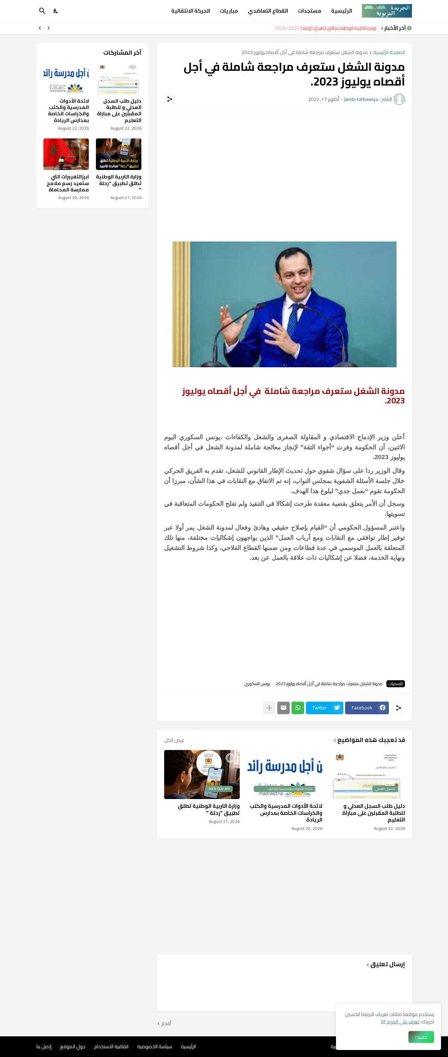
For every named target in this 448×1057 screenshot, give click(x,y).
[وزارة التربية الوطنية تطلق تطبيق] (118, 154)
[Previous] (48, 28)
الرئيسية (341, 11)
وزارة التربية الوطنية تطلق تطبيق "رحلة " (339, 28)
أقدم (166, 1023)
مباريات (229, 11)
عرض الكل (174, 740)
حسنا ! (421, 1037)
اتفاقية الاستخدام (111, 1046)
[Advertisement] (284, 168)
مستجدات (309, 11)
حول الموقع (72, 1046)
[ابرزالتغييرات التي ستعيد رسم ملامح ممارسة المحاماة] (66, 154)
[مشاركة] (169, 99)
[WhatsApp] (298, 708)
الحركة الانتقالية (190, 11)
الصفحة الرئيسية (389, 53)
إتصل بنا (43, 1046)
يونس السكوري (257, 683)
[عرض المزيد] (269, 708)
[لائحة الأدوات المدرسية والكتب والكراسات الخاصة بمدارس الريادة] (66, 78)
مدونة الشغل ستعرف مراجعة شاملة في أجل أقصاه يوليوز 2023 (304, 53)
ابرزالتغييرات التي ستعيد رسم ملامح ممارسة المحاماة (68, 183)
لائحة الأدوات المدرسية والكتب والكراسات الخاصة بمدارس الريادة (286, 813)
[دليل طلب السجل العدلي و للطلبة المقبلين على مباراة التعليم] (118, 78)
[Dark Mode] (56, 11)
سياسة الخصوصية (154, 1046)
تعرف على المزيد (403, 1021)
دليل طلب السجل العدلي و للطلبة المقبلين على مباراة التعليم (373, 813)
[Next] (39, 28)
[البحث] (42, 11)
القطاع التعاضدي (268, 11)
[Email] (283, 708)
